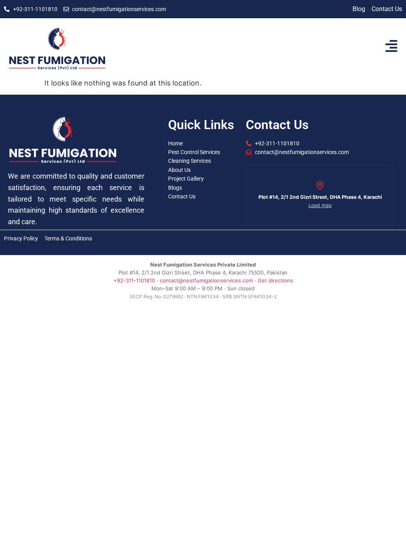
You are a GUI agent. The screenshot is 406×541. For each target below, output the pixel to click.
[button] (320, 195)
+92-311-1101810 (134, 280)
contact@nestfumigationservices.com (206, 280)
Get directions (275, 280)
